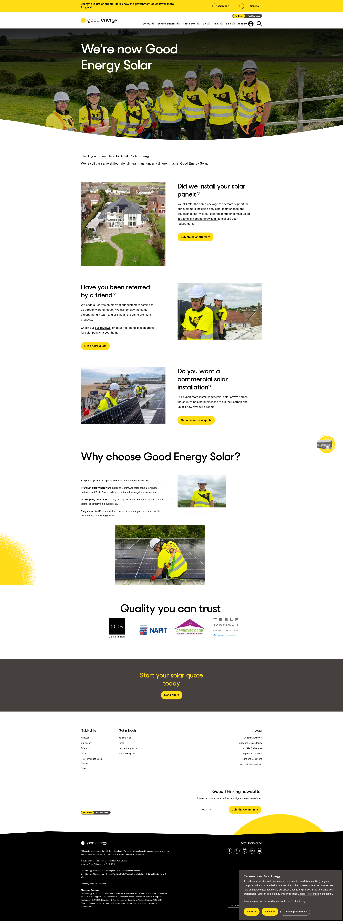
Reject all (271, 913)
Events (84, 768)
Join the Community (245, 809)
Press (121, 743)
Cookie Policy (298, 901)
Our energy (86, 743)
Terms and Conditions (251, 759)
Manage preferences (295, 913)
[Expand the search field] (259, 23)
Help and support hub (129, 748)
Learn (83, 753)
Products (85, 748)
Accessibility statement (251, 764)
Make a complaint (127, 753)
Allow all (253, 913)
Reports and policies (252, 753)
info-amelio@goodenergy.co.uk (198, 218)
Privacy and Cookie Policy (249, 743)
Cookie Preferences (308, 894)
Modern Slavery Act (253, 738)
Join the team (125, 738)
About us (85, 738)
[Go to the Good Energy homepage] (99, 20)
